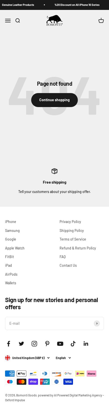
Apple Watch (15, 248)
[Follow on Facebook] (8, 343)
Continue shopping (54, 100)
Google (10, 239)
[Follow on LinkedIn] (86, 343)
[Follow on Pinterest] (47, 343)
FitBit (9, 257)
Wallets (10, 283)
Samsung (12, 230)
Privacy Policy (70, 221)
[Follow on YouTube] (60, 343)
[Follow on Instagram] (34, 343)
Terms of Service (73, 239)
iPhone (10, 221)
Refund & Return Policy (78, 248)
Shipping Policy (72, 230)
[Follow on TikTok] (73, 343)
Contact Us (68, 265)
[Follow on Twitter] (21, 343)
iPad (8, 265)
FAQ (63, 257)
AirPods (11, 274)
